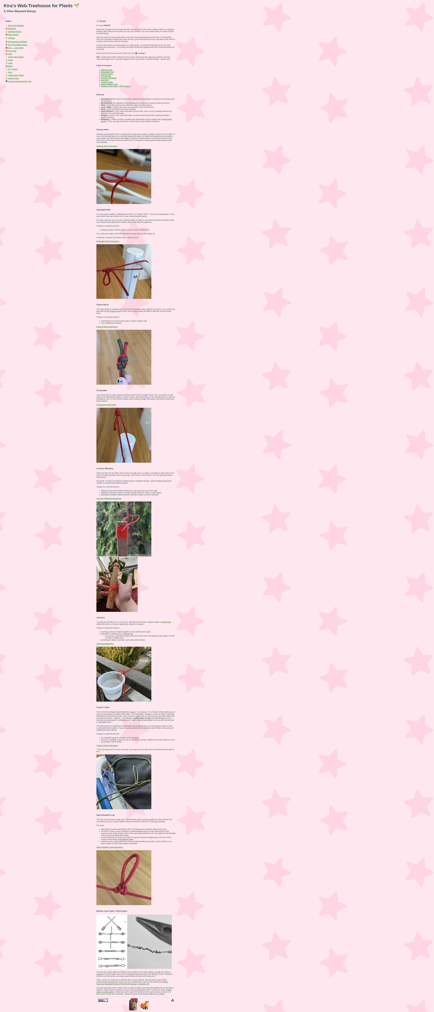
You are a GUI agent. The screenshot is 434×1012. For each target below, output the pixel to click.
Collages (11, 38)
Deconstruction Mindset (17, 42)
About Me (12, 29)
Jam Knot (104, 80)
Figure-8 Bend (106, 74)
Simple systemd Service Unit (19, 81)
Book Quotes (13, 35)
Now (10, 72)
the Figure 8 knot (114, 311)
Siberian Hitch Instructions (106, 146)
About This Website (16, 26)
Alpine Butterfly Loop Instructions (109, 847)
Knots (10, 60)
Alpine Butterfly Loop (109, 84)
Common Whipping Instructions (108, 499)
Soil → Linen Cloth (15, 48)
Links (10, 63)
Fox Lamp (12, 51)
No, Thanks (12, 69)
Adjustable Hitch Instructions (107, 241)
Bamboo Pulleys (14, 32)
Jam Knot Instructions (105, 644)
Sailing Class (13, 78)
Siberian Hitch (106, 70)
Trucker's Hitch (107, 82)
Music (10, 66)
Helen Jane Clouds (16, 57)
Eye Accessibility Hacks (17, 45)
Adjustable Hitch (107, 72)
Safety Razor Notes (16, 75)
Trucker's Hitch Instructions (107, 746)
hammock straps (126, 839)
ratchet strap (166, 622)
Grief (10, 54)
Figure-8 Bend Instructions (107, 327)
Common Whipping (108, 78)
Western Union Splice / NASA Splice (115, 86)
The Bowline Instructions (106, 405)
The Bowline (106, 76)
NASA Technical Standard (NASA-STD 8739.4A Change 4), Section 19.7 (132, 983)
